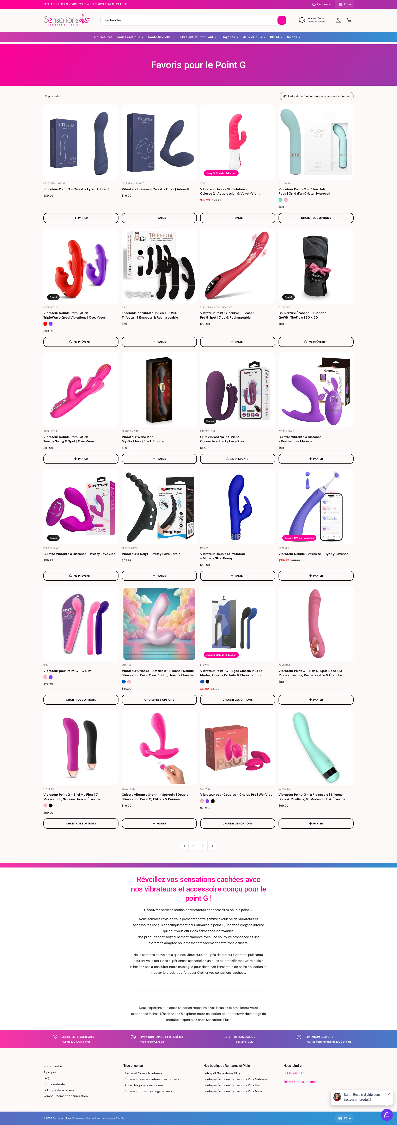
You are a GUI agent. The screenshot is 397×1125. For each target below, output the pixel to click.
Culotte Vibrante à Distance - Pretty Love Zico (79, 554)
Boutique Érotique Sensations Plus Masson (234, 1091)
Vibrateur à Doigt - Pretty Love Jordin (151, 554)
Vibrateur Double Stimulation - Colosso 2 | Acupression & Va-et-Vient (230, 191)
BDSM (274, 37)
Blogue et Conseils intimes (142, 1073)
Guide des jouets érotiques (143, 1085)
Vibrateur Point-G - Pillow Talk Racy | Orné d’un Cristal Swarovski (305, 191)
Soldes (292, 37)
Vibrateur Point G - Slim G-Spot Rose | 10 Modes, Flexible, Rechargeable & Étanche (310, 673)
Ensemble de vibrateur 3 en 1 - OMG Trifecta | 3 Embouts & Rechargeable (150, 315)
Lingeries (228, 37)
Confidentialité (54, 1084)
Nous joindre (52, 1066)
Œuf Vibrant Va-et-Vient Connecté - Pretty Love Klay (222, 439)
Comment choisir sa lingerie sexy (147, 1091)
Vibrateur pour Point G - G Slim (67, 671)
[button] (349, 20)
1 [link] (184, 846)
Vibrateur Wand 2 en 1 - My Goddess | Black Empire (143, 439)
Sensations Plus (62, 1118)
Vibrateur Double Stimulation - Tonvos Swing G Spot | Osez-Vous (68, 439)
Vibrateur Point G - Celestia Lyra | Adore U (76, 189)
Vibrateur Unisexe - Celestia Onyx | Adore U (155, 189)
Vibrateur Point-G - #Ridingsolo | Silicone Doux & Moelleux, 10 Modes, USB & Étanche (312, 797)
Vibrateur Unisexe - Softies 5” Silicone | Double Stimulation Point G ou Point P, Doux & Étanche (158, 673)
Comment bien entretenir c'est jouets (151, 1079)
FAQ (46, 1078)
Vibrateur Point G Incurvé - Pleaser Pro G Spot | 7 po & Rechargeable (227, 315)
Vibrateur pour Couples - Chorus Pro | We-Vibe (236, 795)
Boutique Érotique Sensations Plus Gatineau (235, 1079)
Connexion (324, 4)
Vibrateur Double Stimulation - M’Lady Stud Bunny (222, 556)
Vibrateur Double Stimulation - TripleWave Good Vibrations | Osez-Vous (74, 315)
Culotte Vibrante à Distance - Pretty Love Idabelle (300, 439)
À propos (50, 1072)
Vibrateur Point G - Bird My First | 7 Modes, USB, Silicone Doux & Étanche (71, 797)
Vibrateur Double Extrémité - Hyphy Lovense (313, 554)
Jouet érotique (128, 37)
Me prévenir (82, 342)
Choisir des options (316, 218)
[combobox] (193, 20)
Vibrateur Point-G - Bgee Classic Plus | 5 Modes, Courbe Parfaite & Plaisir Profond (231, 673)
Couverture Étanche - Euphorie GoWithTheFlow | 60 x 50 (302, 315)
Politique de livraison (58, 1090)
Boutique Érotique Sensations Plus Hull (231, 1085)
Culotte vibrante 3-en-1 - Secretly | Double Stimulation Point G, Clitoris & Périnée (155, 797)
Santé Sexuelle (159, 37)
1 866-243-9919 (294, 1073)
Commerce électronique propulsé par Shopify (98, 1118)
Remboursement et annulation (65, 1096)
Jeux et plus (252, 37)
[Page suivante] (213, 846)
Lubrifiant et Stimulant (196, 37)
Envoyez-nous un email (300, 1082)
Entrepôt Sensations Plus (221, 1073)
